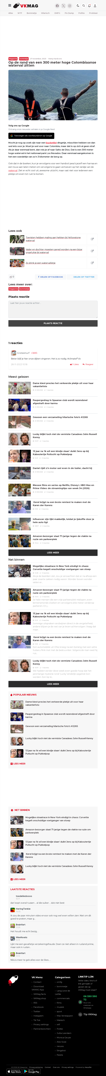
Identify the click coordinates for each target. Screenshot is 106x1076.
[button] (83, 5)
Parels (60, 1055)
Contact (37, 982)
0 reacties (50, 421)
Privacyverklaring (36, 1067)
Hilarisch (45, 13)
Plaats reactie (53, 323)
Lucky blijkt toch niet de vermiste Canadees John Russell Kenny (59, 738)
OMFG (57, 13)
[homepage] (32, 5)
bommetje (24, 59)
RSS (35, 1003)
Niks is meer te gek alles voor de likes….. (30, 960)
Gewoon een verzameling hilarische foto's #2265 (60, 417)
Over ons (56, 1067)
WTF (20, 13)
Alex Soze (61, 1042)
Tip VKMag (90, 1014)
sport (59, 1011)
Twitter (36, 1011)
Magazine (13, 59)
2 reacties (50, 407)
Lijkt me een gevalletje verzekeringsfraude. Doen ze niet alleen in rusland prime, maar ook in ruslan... (52, 945)
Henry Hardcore (55, 59)
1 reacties (50, 390)
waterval (12, 170)
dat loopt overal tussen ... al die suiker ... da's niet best (37, 903)
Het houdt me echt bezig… (24, 931)
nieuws (60, 1046)
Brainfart (20, 925)
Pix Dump (69, 13)
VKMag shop (39, 998)
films (59, 1003)
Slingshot (61, 1050)
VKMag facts (39, 994)
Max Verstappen (65, 1016)
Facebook (38, 1007)
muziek (60, 1007)
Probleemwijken (97, 13)
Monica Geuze (64, 1037)
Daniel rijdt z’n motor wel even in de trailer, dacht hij (62, 468)
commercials (63, 998)
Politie (81, 13)
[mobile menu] (9, 5)
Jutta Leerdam (64, 1033)
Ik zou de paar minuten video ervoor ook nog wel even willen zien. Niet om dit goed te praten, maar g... (50, 917)
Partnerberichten (42, 1029)
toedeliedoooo (24, 896)
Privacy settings (41, 1024)
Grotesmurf (23, 353)
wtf (58, 1024)
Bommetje (32, 13)
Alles (10, 13)
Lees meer (53, 552)
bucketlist (51, 143)
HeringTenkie (23, 909)
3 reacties (44, 509)
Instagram (38, 1016)
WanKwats (21, 937)
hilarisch (61, 1020)
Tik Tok (36, 1020)
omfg (59, 982)
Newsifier (88, 1067)
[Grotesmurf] (13, 353)
